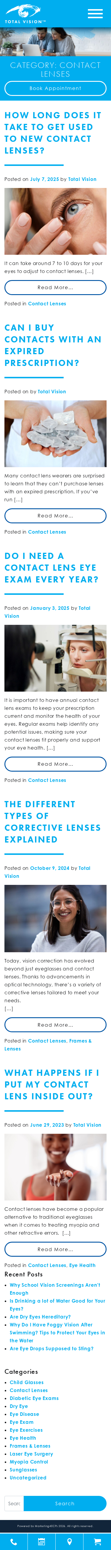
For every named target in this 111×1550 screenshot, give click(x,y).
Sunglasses (23, 1470)
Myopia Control (29, 1462)
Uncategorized (28, 1478)
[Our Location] (69, 1542)
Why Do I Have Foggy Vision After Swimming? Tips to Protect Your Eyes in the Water (57, 1332)
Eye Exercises (26, 1430)
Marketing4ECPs (46, 1526)
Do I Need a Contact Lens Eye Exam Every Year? (51, 567)
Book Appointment (55, 88)
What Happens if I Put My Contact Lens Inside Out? (52, 1084)
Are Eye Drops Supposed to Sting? (52, 1348)
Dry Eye (19, 1406)
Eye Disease (24, 1414)
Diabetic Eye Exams (34, 1398)
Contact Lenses (47, 304)
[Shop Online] (97, 1542)
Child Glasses (27, 1382)
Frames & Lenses (30, 1446)
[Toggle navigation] (95, 14)
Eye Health (82, 1265)
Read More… (56, 287)
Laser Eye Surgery (31, 1454)
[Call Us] (14, 1542)
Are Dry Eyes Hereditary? (40, 1317)
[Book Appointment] (41, 1542)
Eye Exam (21, 1422)
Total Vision (82, 179)
